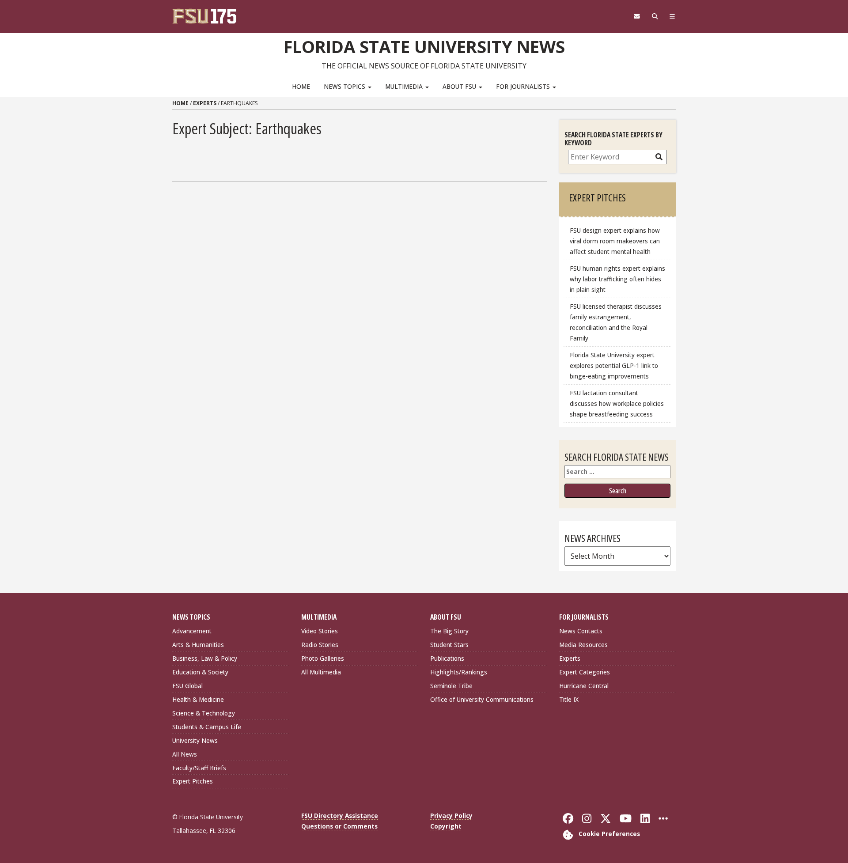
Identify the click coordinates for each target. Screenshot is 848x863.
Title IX (569, 699)
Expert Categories (584, 672)
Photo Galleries (322, 658)
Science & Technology (203, 713)
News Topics (345, 86)
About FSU (460, 86)
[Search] (655, 16)
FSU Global (187, 685)
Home (301, 86)
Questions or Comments (339, 826)
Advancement (192, 631)
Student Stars (449, 644)
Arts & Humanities (198, 644)
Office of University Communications (482, 699)
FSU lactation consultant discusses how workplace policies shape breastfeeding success (617, 403)
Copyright (446, 826)
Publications (447, 658)
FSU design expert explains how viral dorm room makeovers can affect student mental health (615, 241)
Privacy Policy (451, 815)
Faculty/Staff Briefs (199, 768)
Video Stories (319, 631)
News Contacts (580, 631)
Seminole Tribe (451, 685)
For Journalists (524, 86)
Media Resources (583, 644)
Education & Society (200, 672)
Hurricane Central (584, 685)
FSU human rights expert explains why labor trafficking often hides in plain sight (617, 279)
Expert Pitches (192, 781)
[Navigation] (672, 16)
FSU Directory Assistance (339, 815)
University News (195, 740)
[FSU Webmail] (637, 16)
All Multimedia (321, 672)
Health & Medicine (198, 699)
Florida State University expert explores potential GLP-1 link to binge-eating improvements (614, 365)
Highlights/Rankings (458, 672)
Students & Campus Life (206, 727)
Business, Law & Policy (204, 658)
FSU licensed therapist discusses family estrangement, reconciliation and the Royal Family (616, 322)
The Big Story (449, 631)
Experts (204, 103)
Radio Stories (319, 644)
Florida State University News (424, 46)
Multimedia (404, 86)
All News (184, 754)
